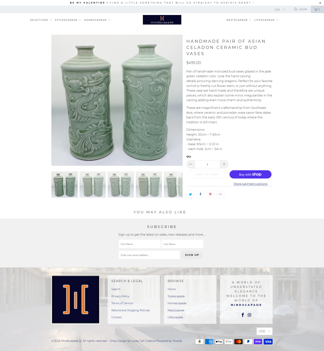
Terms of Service (122, 303)
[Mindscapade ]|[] (162, 20)
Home (172, 289)
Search (115, 289)
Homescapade (96, 20)
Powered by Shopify (169, 341)
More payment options (251, 184)
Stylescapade (67, 20)
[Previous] (54, 100)
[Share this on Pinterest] (210, 194)
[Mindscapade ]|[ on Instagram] (249, 315)
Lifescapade (265, 20)
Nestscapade (237, 20)
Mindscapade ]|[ (71, 341)
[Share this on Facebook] (200, 194)
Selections (39, 20)
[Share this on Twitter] (190, 194)
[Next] (180, 100)
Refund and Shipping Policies (130, 310)
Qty (188, 156)
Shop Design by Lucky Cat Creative (132, 341)
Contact (116, 317)
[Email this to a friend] (220, 194)
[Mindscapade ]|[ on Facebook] (243, 315)
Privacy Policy (120, 296)
